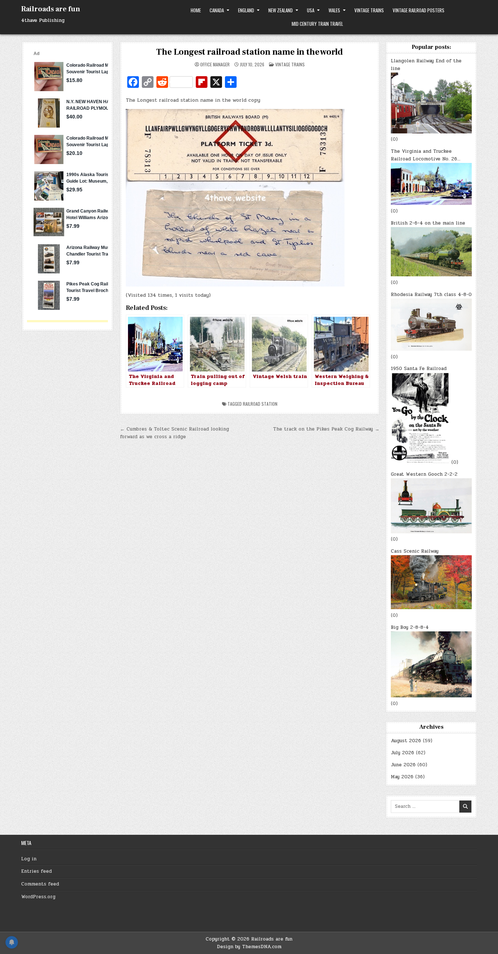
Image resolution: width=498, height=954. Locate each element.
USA (310, 10)
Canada (217, 10)
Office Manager (215, 64)
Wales (334, 10)
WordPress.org (38, 896)
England (246, 10)
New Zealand (280, 10)
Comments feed (40, 884)
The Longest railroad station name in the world (249, 52)
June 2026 (403, 764)
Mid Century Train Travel (317, 23)
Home (196, 10)
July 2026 (402, 752)
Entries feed (36, 871)
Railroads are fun (50, 9)
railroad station (260, 404)
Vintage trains (369, 10)
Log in (28, 859)
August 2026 (406, 740)
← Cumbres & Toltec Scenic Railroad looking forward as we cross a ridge (174, 432)
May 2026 (402, 776)
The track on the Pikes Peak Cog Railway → (326, 429)
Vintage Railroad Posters (418, 10)
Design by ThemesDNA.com (249, 946)
